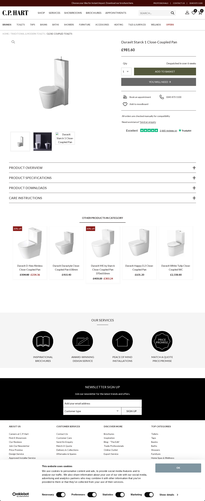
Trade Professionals (114, 446)
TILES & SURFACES (137, 24)
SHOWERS (69, 24)
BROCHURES (93, 12)
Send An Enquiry (64, 442)
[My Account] (187, 12)
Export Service (111, 454)
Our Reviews (15, 442)
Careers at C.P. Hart (19, 434)
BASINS (43, 24)
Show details (167, 494)
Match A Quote (64, 446)
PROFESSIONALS (160, 3)
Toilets (154, 434)
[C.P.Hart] (15, 13)
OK (178, 467)
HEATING (118, 24)
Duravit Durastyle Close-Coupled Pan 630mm (66, 267)
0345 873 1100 (195, 3)
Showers (155, 450)
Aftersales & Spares (66, 454)
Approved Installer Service (22, 458)
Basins (154, 442)
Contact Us (62, 434)
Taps (153, 438)
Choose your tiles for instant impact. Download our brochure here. (102, 3)
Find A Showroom (17, 438)
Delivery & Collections (67, 450)
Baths (154, 446)
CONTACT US (179, 3)
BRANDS (7, 24)
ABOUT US (14, 426)
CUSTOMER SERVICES (68, 426)
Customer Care (64, 438)
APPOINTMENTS (115, 12)
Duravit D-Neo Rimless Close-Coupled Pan (30, 267)
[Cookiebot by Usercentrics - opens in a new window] (21, 494)
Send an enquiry (148, 122)
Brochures (109, 434)
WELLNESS (156, 24)
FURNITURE (84, 24)
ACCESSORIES (102, 24)
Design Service (16, 454)
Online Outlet (111, 450)
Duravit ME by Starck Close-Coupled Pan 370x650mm (103, 269)
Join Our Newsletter (19, 446)
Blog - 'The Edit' (112, 442)
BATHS (55, 24)
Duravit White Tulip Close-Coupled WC (176, 267)
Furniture (155, 454)
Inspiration (109, 438)
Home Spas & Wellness (162, 458)
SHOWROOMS (73, 12)
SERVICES (54, 12)
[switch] (92, 494)
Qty (125, 63)
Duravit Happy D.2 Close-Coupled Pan (139, 267)
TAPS (32, 24)
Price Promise (16, 450)
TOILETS (20, 24)
